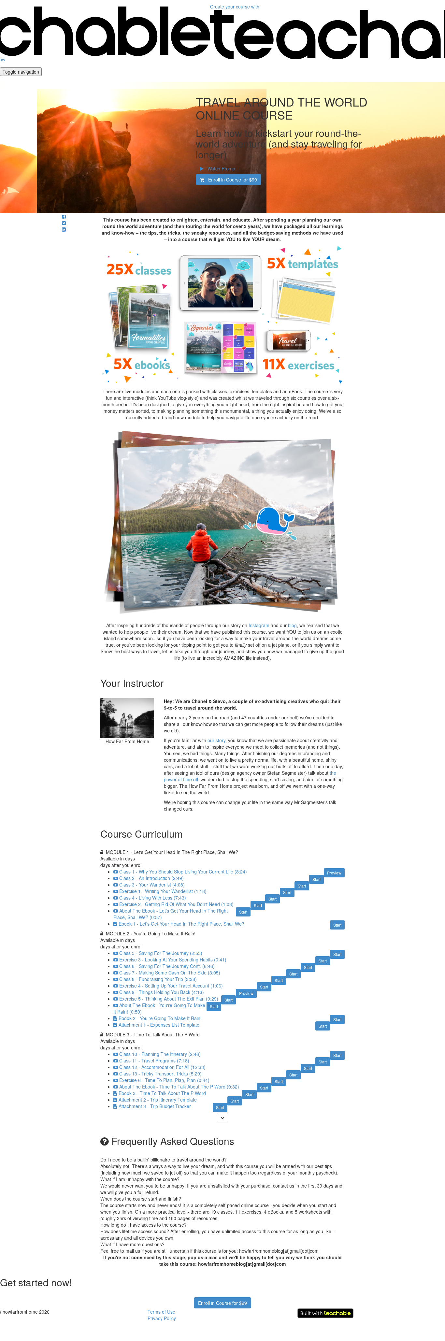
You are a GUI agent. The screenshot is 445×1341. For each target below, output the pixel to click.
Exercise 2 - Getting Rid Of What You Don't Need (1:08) (176, 904)
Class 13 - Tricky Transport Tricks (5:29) (160, 1073)
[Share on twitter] (64, 223)
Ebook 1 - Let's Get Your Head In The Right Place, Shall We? (181, 923)
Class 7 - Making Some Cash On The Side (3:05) (169, 972)
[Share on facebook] (64, 216)
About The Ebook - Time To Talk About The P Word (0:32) (179, 1086)
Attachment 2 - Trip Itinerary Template (158, 1099)
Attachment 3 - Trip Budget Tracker (155, 1106)
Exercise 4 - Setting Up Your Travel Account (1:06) (171, 985)
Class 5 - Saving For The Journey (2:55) (160, 953)
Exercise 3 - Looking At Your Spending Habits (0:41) (172, 959)
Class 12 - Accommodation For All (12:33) (162, 1067)
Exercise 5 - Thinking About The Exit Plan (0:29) (168, 998)
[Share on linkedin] (64, 229)
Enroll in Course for (230, 179)
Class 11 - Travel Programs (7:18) (154, 1060)
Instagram (259, 625)
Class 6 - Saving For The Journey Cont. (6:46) (167, 966)
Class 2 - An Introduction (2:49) (151, 878)
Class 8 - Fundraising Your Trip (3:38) (158, 979)
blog (292, 625)
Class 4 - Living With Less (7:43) (152, 897)
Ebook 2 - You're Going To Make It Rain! (160, 1018)
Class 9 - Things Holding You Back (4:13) (161, 992)
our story (216, 740)
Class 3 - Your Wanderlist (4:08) (152, 884)
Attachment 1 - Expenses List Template (159, 1024)
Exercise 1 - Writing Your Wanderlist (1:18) (163, 891)
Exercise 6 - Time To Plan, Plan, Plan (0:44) (164, 1080)
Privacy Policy (162, 1318)
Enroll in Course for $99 (222, 1303)
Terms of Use (161, 1311)
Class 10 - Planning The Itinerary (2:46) (160, 1054)
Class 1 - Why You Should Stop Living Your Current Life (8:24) (183, 871)
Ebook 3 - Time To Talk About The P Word (162, 1093)
